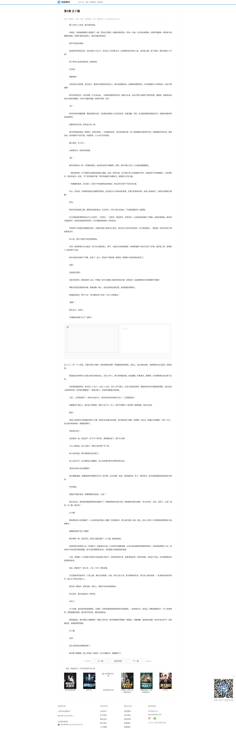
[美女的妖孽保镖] (70, 681)
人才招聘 (103, 727)
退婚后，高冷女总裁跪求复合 (127, 691)
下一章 (136, 661)
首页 (87, 2)
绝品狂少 (100, 2)
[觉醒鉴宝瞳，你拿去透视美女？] (146, 681)
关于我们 (103, 715)
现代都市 (93, 2)
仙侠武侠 (127, 719)
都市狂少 (89, 690)
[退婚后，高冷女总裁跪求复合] (127, 681)
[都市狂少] (89, 681)
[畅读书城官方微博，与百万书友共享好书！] (149, 718)
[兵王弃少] (165, 681)
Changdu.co (153, 711)
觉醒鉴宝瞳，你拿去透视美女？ (146, 691)
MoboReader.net (154, 714)
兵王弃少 (165, 690)
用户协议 (103, 723)
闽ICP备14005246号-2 (66, 716)
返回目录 (118, 661)
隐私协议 (103, 719)
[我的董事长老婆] (108, 681)
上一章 (100, 661)
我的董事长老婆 (108, 690)
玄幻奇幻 (127, 715)
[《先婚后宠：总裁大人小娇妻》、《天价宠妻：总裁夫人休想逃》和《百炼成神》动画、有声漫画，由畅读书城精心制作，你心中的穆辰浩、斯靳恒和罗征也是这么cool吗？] (155, 718)
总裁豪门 (127, 723)
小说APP (103, 711)
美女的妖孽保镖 (70, 690)
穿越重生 (127, 727)
